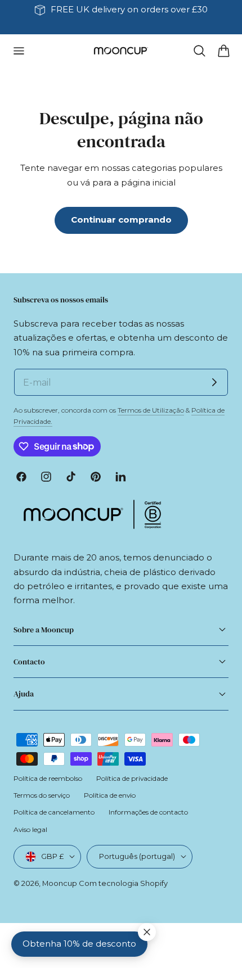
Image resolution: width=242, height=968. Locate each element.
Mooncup (59, 883)
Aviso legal (30, 829)
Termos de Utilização (151, 410)
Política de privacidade (132, 778)
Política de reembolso (48, 778)
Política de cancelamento (54, 812)
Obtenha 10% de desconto (79, 944)
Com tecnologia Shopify (123, 883)
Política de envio (110, 795)
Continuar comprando (121, 220)
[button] (18, 51)
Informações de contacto (148, 812)
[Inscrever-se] (214, 382)
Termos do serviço (42, 795)
